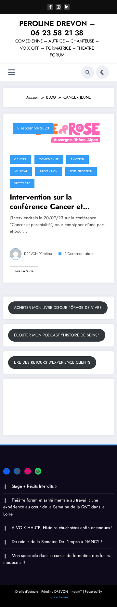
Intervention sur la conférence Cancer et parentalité (46, 202)
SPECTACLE (22, 183)
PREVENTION (49, 171)
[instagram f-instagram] (58, 7)
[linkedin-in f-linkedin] (67, 7)
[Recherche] (87, 72)
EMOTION (77, 159)
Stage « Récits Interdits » (34, 486)
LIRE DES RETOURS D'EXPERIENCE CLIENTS (52, 362)
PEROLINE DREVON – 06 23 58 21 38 (57, 28)
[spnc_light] (102, 72)
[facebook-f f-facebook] (50, 7)
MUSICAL (20, 171)
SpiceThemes (58, 597)
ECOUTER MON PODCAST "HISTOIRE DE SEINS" (56, 335)
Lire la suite (24, 271)
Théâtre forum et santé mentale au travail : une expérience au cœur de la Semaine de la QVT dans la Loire (54, 507)
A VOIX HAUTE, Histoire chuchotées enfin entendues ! (62, 528)
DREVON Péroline (38, 253)
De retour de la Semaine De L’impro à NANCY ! (57, 542)
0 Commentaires (78, 253)
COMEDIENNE (48, 159)
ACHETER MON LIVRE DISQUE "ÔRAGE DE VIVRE (58, 307)
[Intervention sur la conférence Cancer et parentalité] (58, 132)
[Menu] (11, 72)
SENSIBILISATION (81, 171)
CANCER (20, 159)
